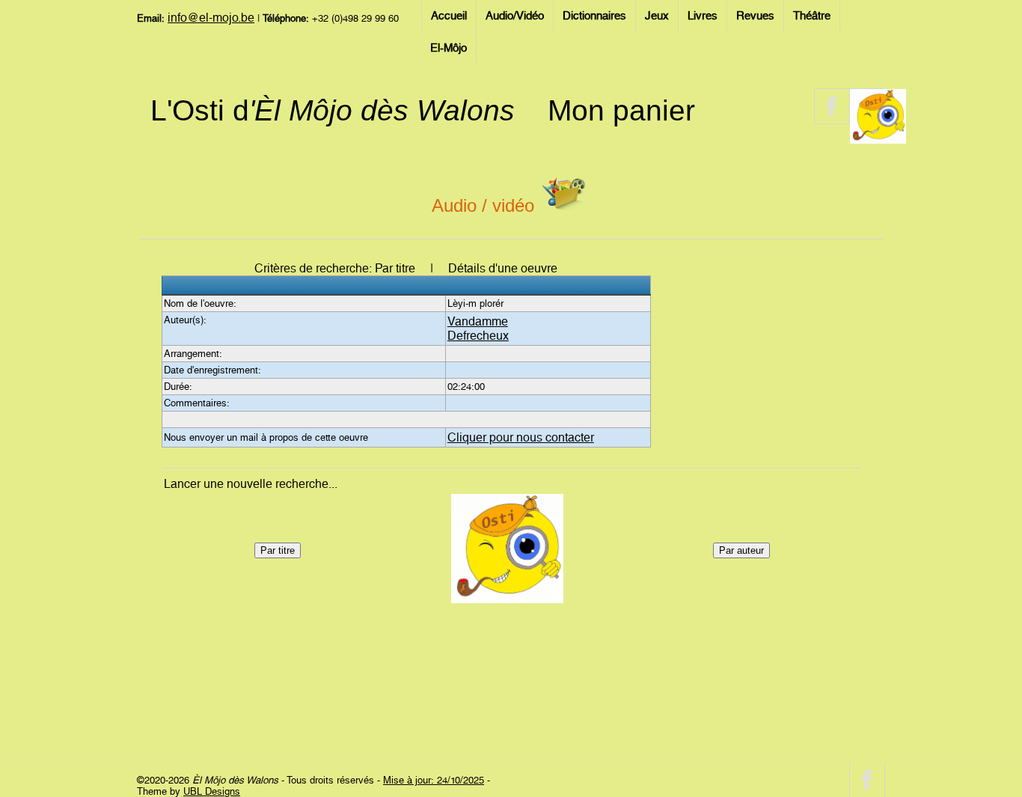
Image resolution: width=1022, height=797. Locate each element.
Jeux (657, 15)
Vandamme (477, 321)
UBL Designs (211, 791)
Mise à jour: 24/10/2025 (433, 780)
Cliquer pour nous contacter (520, 437)
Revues (755, 15)
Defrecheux (478, 336)
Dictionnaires (594, 15)
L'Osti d (332, 110)
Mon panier (621, 110)
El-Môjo (448, 48)
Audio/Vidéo (515, 15)
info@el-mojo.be (211, 17)
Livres (702, 15)
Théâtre (811, 15)
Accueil (449, 15)
